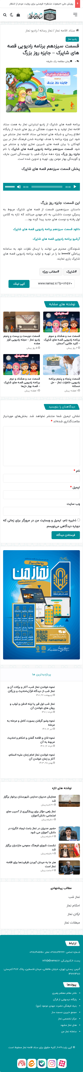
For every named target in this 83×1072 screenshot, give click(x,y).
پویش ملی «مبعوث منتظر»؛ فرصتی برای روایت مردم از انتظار (41, 4)
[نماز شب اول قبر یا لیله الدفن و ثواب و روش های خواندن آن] (68, 709)
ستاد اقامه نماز (65, 31)
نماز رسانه (46, 31)
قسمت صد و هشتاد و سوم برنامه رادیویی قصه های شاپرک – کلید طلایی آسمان (62, 339)
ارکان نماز (74, 914)
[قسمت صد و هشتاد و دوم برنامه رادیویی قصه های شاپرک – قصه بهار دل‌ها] (21, 364)
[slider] (10, 186)
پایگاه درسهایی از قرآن (65, 999)
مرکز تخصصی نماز (67, 1019)
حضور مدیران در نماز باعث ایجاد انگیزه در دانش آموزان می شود (32, 830)
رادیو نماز (31, 31)
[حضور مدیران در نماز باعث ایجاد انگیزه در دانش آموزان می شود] (69, 833)
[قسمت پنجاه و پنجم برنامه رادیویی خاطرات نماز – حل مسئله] (61, 364)
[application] (41, 187)
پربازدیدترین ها (41, 674)
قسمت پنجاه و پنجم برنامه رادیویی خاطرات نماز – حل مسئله (64, 382)
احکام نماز (73, 905)
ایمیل (75, 487)
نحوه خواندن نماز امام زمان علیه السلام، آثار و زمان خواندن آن (31, 757)
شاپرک (70, 272)
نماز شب (74, 897)
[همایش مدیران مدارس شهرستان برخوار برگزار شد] (69, 801)
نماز (24, 1047)
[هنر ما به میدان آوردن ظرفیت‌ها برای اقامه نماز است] (69, 867)
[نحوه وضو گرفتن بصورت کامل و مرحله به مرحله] (68, 726)
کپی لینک (19, 284)
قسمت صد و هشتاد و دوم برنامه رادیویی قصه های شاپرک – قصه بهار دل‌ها (22, 382)
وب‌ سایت (73, 504)
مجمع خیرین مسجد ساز (64, 1012)
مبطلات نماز (72, 923)
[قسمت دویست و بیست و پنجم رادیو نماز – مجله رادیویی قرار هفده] (21, 322)
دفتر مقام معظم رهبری (64, 993)
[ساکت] (19, 187)
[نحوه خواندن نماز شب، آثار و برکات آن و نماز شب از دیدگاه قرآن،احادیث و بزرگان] (68, 692)
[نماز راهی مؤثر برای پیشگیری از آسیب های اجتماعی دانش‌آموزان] (69, 817)
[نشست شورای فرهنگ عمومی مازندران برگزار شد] (69, 851)
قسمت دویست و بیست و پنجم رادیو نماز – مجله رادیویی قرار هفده (21, 339)
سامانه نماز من (69, 1031)
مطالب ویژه (49, 272)
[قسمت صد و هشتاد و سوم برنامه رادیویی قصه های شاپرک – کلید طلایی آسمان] (61, 322)
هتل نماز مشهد (69, 1025)
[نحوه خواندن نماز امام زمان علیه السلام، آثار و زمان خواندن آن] (68, 764)
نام (77, 471)
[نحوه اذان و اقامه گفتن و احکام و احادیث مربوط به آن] (68, 743)
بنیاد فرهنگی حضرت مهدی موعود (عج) (56, 1006)
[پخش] (75, 187)
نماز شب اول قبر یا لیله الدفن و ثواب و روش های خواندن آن (32, 706)
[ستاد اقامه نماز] (41, 15)
